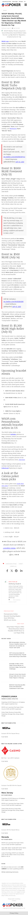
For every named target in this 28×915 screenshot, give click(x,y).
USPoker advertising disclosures (9, 872)
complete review (9, 548)
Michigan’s (13, 128)
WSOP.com (13, 566)
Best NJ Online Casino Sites (11, 743)
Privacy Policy (14, 913)
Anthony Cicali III (6, 28)
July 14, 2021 (20, 162)
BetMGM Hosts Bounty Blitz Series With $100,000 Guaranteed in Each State (17, 686)
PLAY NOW (4, 737)
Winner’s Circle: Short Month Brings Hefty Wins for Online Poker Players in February (17, 676)
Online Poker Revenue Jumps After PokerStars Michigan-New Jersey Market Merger (12, 714)
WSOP (21, 563)
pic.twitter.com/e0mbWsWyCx (14, 157)
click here (22, 460)
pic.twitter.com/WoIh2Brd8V (14, 301)
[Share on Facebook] (7, 571)
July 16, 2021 (16, 28)
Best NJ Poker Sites (8, 723)
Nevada (5, 837)
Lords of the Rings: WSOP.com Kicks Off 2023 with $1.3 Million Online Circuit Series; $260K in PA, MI (12, 854)
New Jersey (7, 793)
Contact (14, 900)
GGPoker (13, 434)
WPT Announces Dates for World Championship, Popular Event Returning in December (17, 654)
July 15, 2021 (16, 306)
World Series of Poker (11, 563)
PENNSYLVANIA (9, 696)
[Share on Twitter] (12, 571)
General (5, 10)
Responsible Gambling (14, 899)
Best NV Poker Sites (8, 819)
